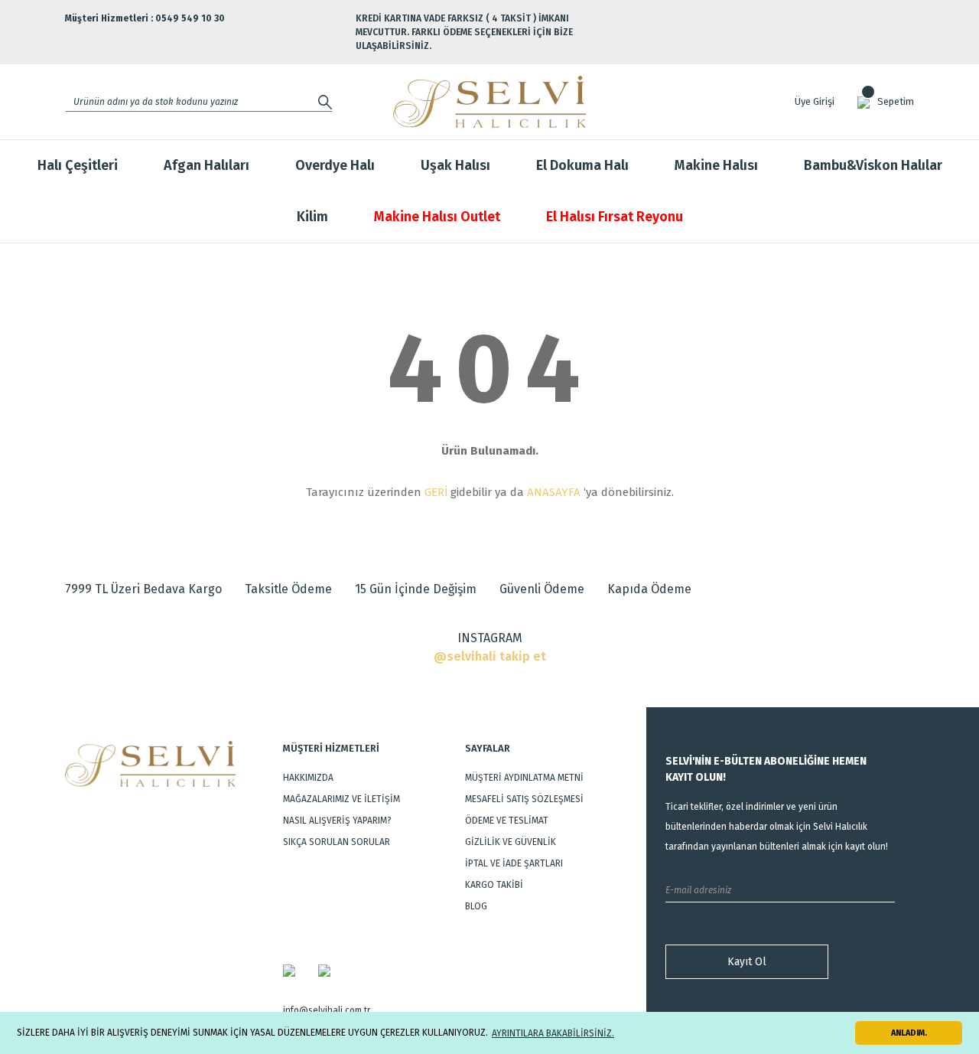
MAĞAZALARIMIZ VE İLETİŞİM (341, 799)
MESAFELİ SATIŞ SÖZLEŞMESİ (524, 799)
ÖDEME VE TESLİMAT (506, 820)
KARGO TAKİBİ (494, 884)
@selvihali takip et (490, 656)
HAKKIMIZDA (308, 777)
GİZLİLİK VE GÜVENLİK (510, 842)
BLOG (476, 906)
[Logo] (490, 102)
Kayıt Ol (746, 961)
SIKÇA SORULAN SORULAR (336, 842)
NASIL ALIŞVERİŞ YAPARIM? (337, 820)
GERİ (435, 492)
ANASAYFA (554, 492)
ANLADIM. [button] (909, 1033)
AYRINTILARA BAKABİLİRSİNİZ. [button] (553, 1033)
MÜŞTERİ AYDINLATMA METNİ (524, 777)
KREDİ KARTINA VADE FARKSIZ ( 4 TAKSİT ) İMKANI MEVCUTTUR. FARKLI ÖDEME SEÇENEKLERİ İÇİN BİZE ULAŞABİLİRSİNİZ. (464, 32)
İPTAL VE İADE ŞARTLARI (514, 863)
